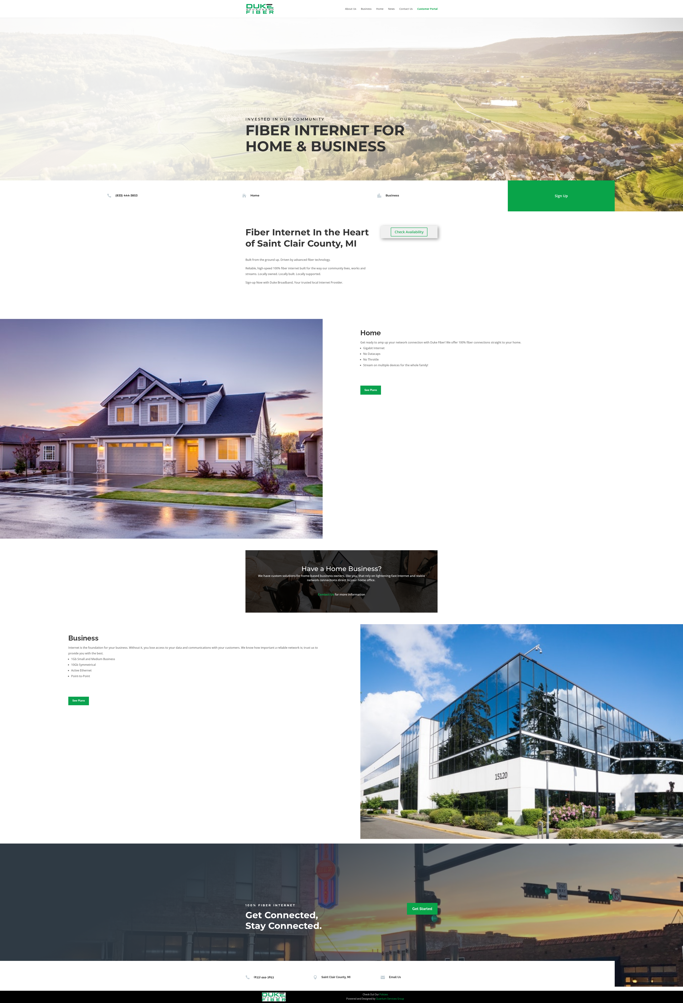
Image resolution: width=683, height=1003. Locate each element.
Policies (383, 994)
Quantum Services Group (390, 998)
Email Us (395, 977)
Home (379, 9)
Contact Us (406, 9)
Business (366, 9)
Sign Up (561, 195)
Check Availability (409, 232)
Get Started (422, 909)
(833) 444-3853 (126, 195)
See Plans (370, 390)
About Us (350, 9)
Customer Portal (427, 9)
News (391, 9)
